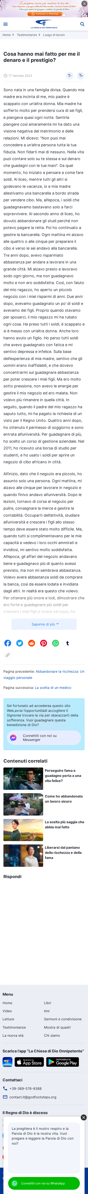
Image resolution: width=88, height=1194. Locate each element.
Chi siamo (52, 1035)
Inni (47, 1011)
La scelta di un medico (53, 687)
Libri (47, 1003)
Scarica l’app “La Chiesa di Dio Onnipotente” (43, 1051)
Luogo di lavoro (54, 35)
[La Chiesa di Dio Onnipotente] (44, 24)
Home (7, 35)
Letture (8, 1019)
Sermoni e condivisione (63, 1019)
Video (7, 1011)
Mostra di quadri (57, 1027)
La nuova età (13, 1035)
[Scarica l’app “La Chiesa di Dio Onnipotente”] (7, 1061)
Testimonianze (27, 35)
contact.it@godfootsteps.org (32, 1097)
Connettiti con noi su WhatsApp (43, 1183)
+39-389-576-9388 (25, 1088)
